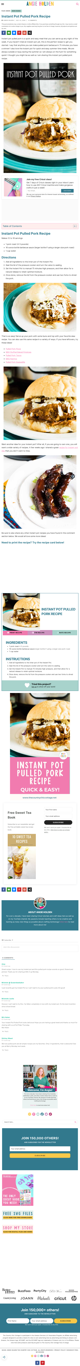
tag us (34, 687)
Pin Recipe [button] (39, 632)
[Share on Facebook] (4, 33)
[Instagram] (29, 1114)
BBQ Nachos (11, 359)
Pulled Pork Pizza (13, 349)
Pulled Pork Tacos (13, 355)
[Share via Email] (9, 33)
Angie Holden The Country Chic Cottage (40, 4)
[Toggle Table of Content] (74, 226)
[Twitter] (46, 1114)
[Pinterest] (33, 1114)
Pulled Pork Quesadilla (15, 362)
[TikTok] (50, 1114)
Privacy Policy (60, 1350)
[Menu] (2, 4)
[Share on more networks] (30, 33)
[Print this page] (24, 33)
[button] (6, 66)
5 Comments (32, 20)
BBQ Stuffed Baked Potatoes (18, 352)
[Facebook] (42, 1114)
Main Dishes (16, 11)
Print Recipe (15, 632)
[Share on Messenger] (14, 33)
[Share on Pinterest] (19, 33)
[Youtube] (37, 1114)
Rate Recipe (65, 632)
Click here (64, 922)
